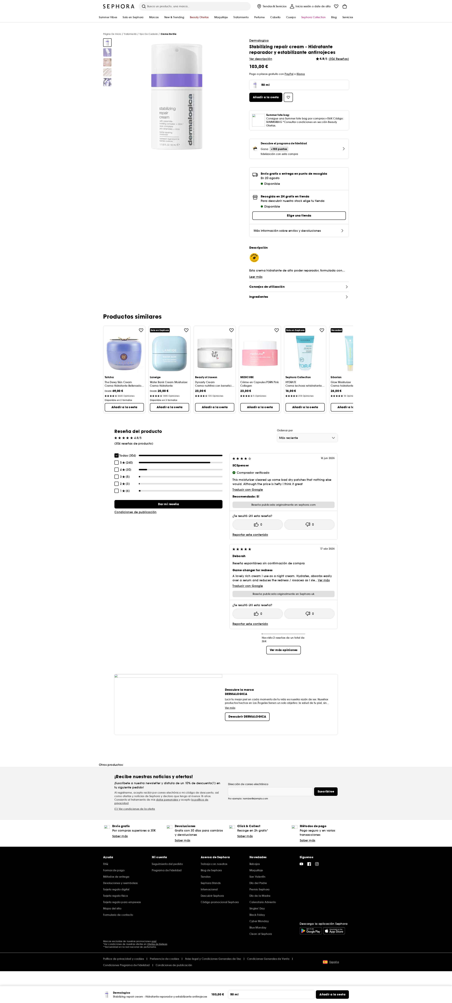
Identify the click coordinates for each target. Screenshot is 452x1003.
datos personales (167, 799)
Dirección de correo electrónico (248, 784)
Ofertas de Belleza (157, 944)
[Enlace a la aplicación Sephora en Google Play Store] (311, 930)
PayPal (289, 74)
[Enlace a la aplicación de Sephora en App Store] (334, 930)
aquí (153, 941)
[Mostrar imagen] (107, 42)
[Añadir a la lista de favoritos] (141, 330)
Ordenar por (285, 430)
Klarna (301, 74)
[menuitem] (271, 6)
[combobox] (307, 438)
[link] (168, 504)
